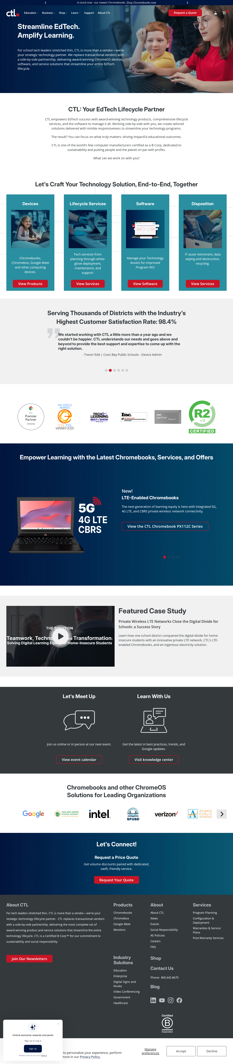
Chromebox (121, 918)
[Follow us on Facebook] (179, 1000)
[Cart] (224, 12)
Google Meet (121, 924)
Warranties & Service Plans (207, 930)
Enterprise (120, 976)
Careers (155, 941)
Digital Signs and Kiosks (124, 984)
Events (154, 924)
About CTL (104, 13)
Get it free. (150, 2)
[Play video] (60, 636)
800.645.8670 (169, 977)
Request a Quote (185, 13)
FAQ (153, 947)
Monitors (119, 930)
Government (121, 997)
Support (89, 13)
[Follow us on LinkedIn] (153, 1000)
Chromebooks (122, 913)
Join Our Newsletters (29, 958)
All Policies (157, 935)
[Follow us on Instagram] (170, 1000)
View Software (145, 283)
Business (47, 13)
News (154, 918)
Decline (211, 1051)
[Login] (215, 12)
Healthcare (120, 1003)
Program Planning (205, 913)
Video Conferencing (126, 991)
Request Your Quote (116, 879)
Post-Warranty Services (208, 938)
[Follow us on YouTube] (162, 1000)
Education (30, 13)
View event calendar (79, 759)
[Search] (207, 12)
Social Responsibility (164, 930)
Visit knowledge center (154, 759)
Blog (155, 986)
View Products (30, 283)
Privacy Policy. (90, 1057)
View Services (87, 283)
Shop (62, 13)
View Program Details (147, 543)
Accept (181, 1051)
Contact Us (162, 968)
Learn (74, 13)
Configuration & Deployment (203, 920)
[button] (106, 370)
